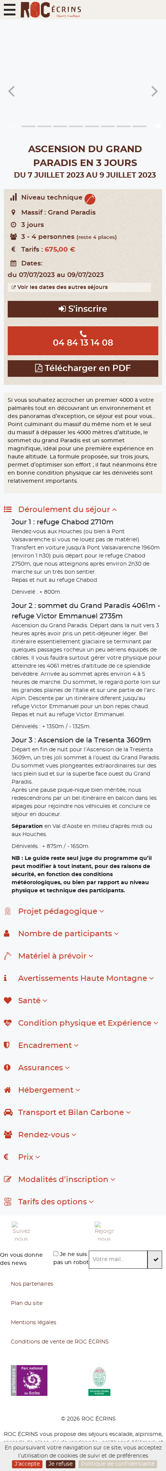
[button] (9, 9)
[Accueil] (50, 9)
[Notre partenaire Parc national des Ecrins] (49, 1380)
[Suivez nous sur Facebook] (47, 1231)
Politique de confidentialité (117, 1464)
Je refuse (61, 1464)
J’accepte (27, 1464)
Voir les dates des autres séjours (62, 287)
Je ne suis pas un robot (71, 1258)
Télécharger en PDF (86, 368)
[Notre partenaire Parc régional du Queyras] (127, 1380)
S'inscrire (86, 309)
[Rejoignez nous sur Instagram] (130, 1231)
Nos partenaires (32, 1284)
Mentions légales (33, 1322)
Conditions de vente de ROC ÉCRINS (60, 1342)
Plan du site (26, 1303)
